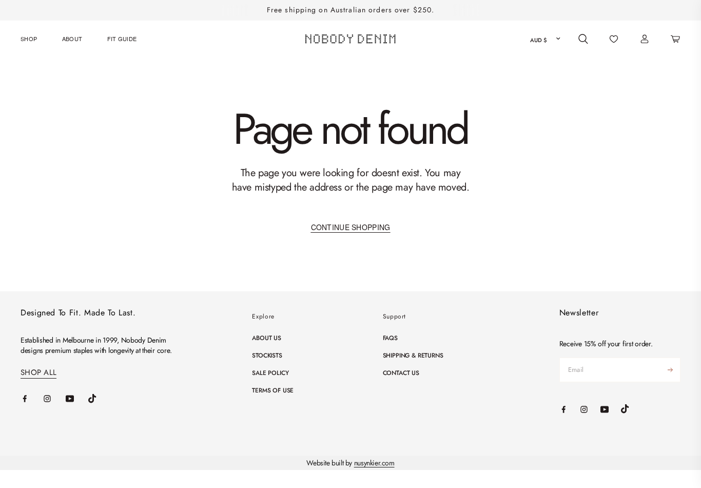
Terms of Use (273, 390)
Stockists (267, 355)
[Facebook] (32, 398)
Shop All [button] (38, 372)
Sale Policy (270, 373)
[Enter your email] (670, 370)
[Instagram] (54, 398)
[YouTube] (77, 398)
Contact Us (401, 373)
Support (394, 316)
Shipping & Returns (413, 355)
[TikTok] (99, 398)
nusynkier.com (374, 463)
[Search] (583, 39)
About (72, 38)
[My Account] (644, 39)
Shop (29, 38)
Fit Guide (122, 38)
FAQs (390, 338)
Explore (263, 316)
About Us (266, 338)
